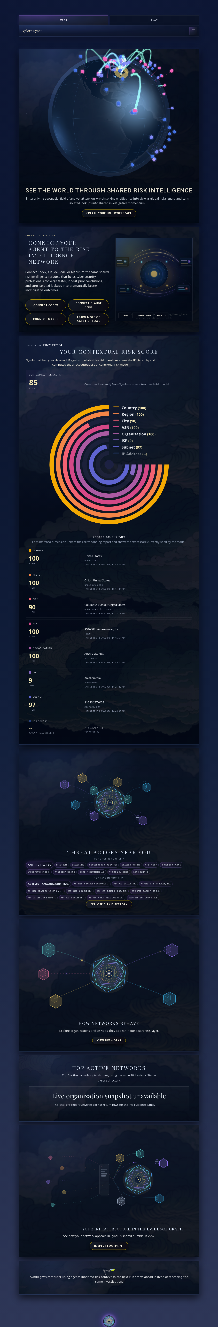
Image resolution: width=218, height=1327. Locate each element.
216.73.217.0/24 (94, 702)
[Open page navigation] (193, 31)
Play (154, 20)
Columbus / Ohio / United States (105, 605)
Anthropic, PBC (94, 653)
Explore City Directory (109, 904)
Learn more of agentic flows (88, 319)
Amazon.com (92, 678)
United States (93, 556)
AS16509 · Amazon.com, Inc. (101, 629)
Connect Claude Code (89, 305)
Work (63, 20)
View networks (109, 1040)
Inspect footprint (109, 1245)
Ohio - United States (97, 580)
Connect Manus (46, 319)
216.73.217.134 (93, 728)
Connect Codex (45, 305)
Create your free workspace (109, 213)
